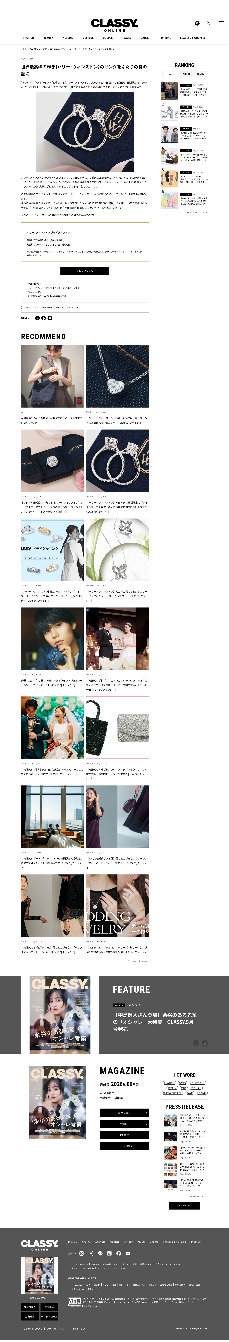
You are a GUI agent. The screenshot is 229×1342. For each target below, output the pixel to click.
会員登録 (95, 1264)
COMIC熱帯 (180, 1284)
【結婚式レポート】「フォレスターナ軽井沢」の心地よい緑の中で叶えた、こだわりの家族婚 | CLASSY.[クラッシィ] (52, 863)
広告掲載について (111, 1264)
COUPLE (108, 37)
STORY (97, 1284)
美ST (121, 1284)
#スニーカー (196, 1087)
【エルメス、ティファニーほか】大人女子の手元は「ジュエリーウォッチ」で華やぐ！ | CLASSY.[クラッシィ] (194, 114)
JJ (70, 1284)
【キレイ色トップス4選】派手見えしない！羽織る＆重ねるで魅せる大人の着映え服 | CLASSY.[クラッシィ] (193, 201)
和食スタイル (139, 1284)
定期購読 (124, 1135)
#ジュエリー (169, 1082)
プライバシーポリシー (57, 1328)
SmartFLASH (166, 1284)
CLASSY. (78, 1284)
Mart (114, 1284)
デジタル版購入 (124, 1146)
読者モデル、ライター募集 (81, 1268)
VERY (88, 1284)
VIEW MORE (185, 1205)
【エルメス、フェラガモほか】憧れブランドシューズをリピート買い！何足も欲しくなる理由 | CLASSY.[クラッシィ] (194, 179)
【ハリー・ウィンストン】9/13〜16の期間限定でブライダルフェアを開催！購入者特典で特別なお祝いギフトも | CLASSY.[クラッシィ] (117, 507)
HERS (105, 1284)
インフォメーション (78, 1264)
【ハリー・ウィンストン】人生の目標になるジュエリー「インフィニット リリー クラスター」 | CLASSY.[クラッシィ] (117, 596)
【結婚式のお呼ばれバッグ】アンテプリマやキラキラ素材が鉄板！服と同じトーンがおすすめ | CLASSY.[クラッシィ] (116, 774)
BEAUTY (48, 37)
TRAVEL (126, 37)
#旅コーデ (172, 1087)
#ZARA (190, 1092)
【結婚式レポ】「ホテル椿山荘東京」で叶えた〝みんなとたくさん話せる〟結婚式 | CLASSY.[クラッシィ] (52, 772)
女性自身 (152, 1284)
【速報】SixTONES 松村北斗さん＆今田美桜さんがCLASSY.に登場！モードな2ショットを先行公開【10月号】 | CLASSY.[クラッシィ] (194, 135)
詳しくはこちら (85, 270)
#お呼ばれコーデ (197, 1082)
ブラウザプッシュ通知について (111, 1268)
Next (205, 1043)
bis (128, 1284)
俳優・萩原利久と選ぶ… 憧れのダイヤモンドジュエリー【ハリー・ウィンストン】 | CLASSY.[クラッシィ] (52, 683)
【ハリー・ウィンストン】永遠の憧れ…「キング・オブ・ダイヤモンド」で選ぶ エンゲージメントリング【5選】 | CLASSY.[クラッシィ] (51, 596)
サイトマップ (78, 1328)
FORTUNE (165, 37)
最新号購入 (124, 1112)
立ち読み (124, 1123)
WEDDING (68, 37)
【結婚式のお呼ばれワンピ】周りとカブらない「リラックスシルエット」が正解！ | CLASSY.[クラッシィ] (51, 950)
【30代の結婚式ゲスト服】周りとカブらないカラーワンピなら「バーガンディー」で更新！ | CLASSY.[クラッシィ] (117, 863)
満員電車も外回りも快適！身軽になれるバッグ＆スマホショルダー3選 (51, 420)
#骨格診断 (201, 1092)
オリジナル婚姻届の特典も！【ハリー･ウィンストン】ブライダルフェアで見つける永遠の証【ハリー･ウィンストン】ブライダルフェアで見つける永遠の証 (52, 507)
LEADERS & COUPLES (192, 37)
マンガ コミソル (76, 1288)
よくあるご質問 (129, 1264)
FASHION (28, 37)
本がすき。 (93, 1288)
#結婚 (183, 1087)
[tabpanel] (114, 1015)
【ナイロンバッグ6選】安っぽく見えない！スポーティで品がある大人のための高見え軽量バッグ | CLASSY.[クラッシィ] (194, 157)
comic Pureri (195, 1284)
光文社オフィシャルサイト (167, 1264)
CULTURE (88, 37)
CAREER (145, 37)
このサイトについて (32, 1328)
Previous (196, 1043)
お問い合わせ (146, 1264)
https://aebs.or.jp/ (91, 1305)
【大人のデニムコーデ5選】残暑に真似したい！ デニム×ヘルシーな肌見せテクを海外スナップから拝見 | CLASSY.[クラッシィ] (193, 92)
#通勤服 (182, 1082)
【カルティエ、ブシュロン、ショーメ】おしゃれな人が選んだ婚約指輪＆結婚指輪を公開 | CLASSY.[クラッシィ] (117, 950)
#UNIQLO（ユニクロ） (173, 1092)
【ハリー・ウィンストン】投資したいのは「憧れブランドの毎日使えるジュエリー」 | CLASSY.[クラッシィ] (116, 420)
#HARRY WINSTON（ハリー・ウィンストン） (59, 307)
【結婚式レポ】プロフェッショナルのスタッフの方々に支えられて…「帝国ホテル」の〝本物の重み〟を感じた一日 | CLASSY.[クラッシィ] (116, 685)
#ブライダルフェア (30, 307)
